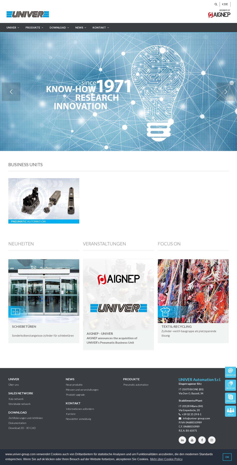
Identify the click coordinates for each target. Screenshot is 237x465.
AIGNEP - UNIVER (100, 333)
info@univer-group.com (196, 418)
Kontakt (99, 27)
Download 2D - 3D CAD (22, 428)
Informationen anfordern (80, 409)
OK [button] (227, 457)
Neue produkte (74, 385)
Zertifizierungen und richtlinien (26, 418)
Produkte (33, 27)
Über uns (14, 385)
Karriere (71, 414)
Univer (11, 27)
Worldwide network (20, 404)
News (79, 27)
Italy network (16, 399)
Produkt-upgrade (75, 395)
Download (58, 27)
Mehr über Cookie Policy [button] (166, 459)
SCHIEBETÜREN (24, 326)
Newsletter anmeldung (78, 419)
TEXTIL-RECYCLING (188, 331)
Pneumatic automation (135, 385)
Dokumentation (17, 423)
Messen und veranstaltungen (82, 390)
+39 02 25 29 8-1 (191, 414)
